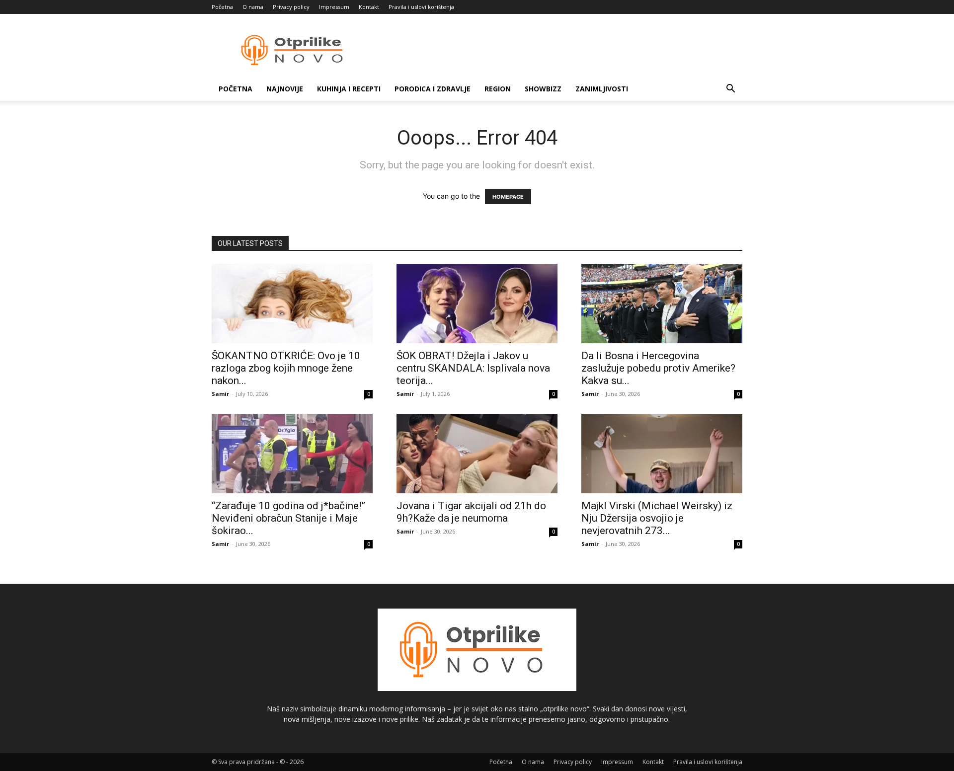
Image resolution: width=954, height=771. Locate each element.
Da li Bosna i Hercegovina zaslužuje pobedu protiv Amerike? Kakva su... (658, 368)
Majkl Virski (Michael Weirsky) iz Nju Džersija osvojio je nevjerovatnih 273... (656, 518)
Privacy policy (291, 6)
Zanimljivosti (601, 88)
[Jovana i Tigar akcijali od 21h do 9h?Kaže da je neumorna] (477, 453)
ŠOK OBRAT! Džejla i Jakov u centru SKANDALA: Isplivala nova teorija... (473, 368)
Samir (220, 393)
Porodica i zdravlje (433, 88)
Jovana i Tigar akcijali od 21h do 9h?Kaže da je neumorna (471, 512)
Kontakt (369, 6)
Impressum (334, 6)
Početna (222, 6)
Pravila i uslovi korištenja (421, 6)
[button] (730, 89)
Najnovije (284, 88)
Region (497, 88)
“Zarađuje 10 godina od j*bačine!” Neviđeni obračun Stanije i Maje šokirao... (288, 518)
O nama (252, 6)
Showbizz (543, 88)
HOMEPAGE (508, 196)
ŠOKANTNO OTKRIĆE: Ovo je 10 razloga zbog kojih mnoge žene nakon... (286, 368)
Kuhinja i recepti (349, 88)
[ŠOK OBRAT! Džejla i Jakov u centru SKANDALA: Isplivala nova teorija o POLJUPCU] (477, 303)
